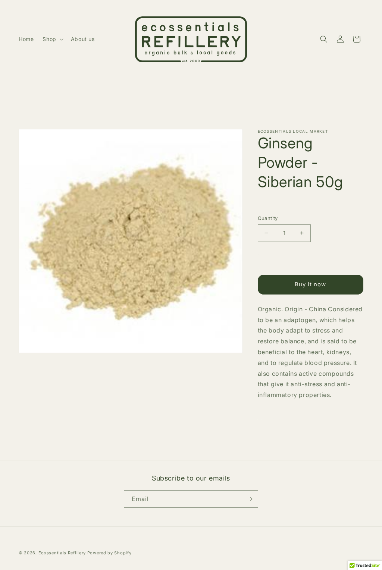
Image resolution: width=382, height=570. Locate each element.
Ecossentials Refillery (62, 552)
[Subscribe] (249, 499)
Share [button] (273, 418)
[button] (52, 39)
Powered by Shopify (109, 552)
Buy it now (310, 284)
